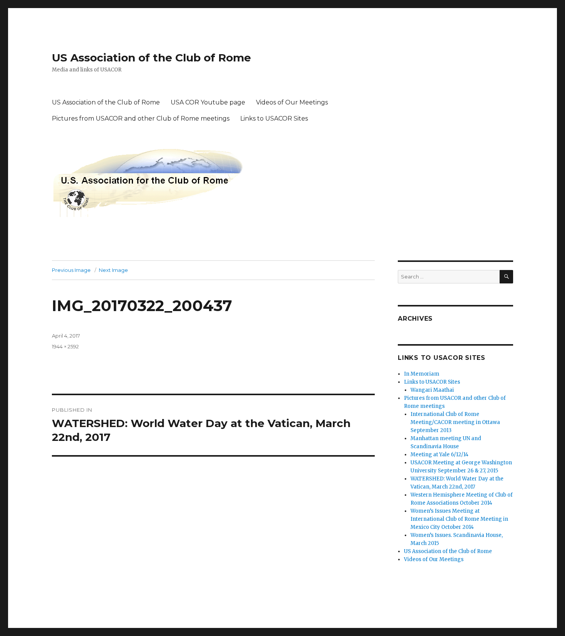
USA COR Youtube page (208, 102)
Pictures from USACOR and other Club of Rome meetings (140, 118)
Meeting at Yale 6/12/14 (439, 454)
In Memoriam (421, 374)
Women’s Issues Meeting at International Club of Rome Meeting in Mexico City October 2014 (459, 519)
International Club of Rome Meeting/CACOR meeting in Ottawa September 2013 (455, 422)
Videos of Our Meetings (292, 102)
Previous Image (71, 270)
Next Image (113, 270)
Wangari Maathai (432, 390)
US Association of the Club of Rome (151, 57)
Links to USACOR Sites (274, 118)
